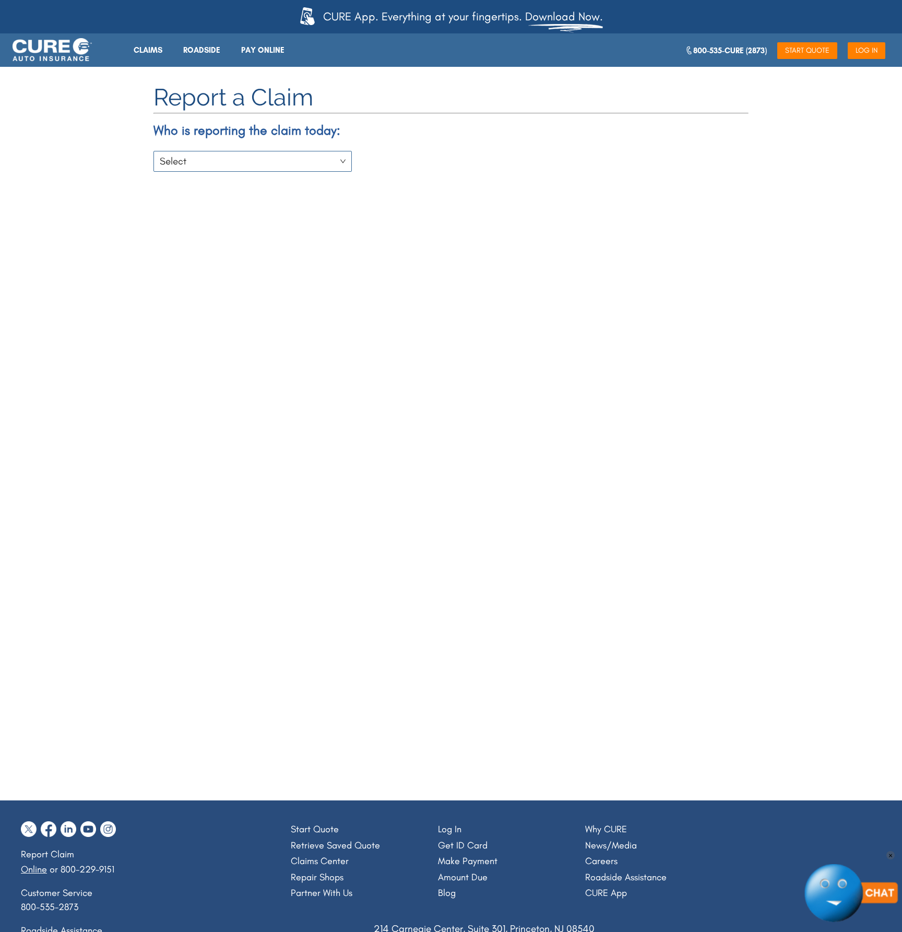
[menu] (307, 49)
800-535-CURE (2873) (730, 50)
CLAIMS (148, 50)
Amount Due (463, 877)
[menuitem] (148, 50)
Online (34, 869)
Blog (447, 893)
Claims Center (320, 861)
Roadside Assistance (626, 877)
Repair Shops (317, 877)
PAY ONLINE (262, 50)
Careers (601, 861)
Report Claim (47, 854)
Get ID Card (463, 845)
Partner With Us (321, 893)
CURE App (606, 893)
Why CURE (606, 829)
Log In (449, 829)
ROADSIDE (201, 50)
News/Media (611, 845)
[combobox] (249, 159)
